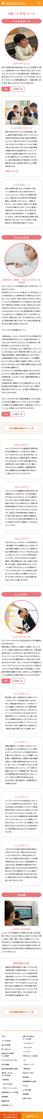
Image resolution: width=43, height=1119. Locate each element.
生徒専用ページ (7, 1105)
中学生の (30, 1056)
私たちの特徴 (6, 1045)
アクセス (25, 1086)
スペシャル (9, 1060)
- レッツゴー (27, 1052)
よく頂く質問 (27, 1090)
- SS (24, 1060)
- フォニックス (27, 1047)
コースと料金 (6, 1041)
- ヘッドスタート (28, 1043)
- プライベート (9, 1088)
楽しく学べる (6, 1049)
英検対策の (10, 1092)
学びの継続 (5, 1064)
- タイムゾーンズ (28, 1064)
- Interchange (7, 1084)
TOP (3, 1036)
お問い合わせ (27, 1098)
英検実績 (5, 1097)
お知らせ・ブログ (28, 1073)
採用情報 (26, 1094)
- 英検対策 (26, 1069)
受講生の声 (5, 1101)
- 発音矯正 (5, 1080)
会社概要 (26, 1077)
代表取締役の (29, 1081)
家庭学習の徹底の (10, 1069)
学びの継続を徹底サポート (19, 428)
